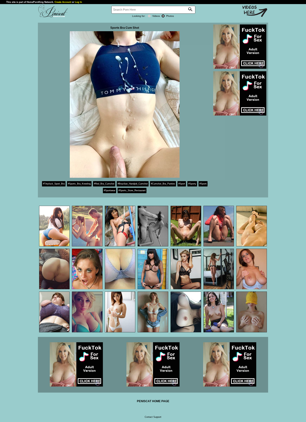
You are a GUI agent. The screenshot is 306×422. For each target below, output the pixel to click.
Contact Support (153, 417)
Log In (78, 2)
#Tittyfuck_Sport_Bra (54, 183)
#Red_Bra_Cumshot (104, 183)
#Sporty (192, 183)
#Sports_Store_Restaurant (132, 190)
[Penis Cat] (53, 16)
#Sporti (203, 183)
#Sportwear (109, 190)
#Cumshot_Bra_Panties (163, 183)
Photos (170, 16)
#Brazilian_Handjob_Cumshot (133, 183)
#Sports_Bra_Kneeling (79, 183)
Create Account (63, 2)
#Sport (181, 183)
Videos (156, 16)
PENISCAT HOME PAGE (153, 401)
